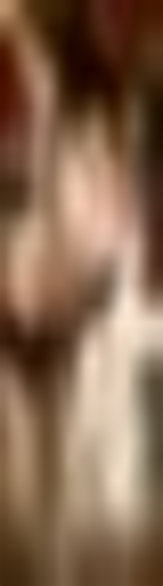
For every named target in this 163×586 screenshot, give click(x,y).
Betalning (11, 551)
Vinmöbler (11, 543)
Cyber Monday (12, 561)
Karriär (10, 556)
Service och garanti (14, 549)
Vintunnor (11, 545)
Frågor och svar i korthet (15, 546)
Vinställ (10, 541)
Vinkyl (10, 540)
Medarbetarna (12, 554)
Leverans (11, 548)
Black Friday (12, 557)
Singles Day (12, 559)
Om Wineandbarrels (14, 552)
